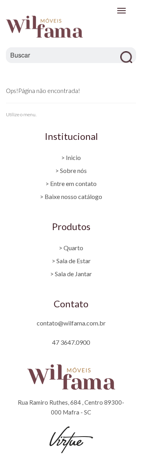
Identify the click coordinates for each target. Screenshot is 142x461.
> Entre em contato (71, 183)
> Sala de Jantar (71, 273)
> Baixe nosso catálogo (71, 196)
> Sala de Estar (71, 260)
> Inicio (71, 157)
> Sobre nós (71, 170)
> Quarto (71, 247)
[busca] (128, 55)
